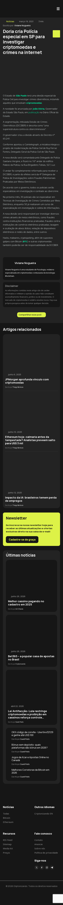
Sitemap (7, 844)
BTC (25, 241)
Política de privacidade (46, 852)
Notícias (10, 21)
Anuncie (38, 844)
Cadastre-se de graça (22, 539)
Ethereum (8, 822)
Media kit (8, 848)
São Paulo (21, 95)
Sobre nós (39, 848)
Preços (6, 852)
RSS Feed (7, 839)
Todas (6, 813)
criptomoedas (34, 102)
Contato (38, 839)
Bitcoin (6, 817)
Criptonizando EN (43, 813)
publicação (33, 112)
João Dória (38, 108)
